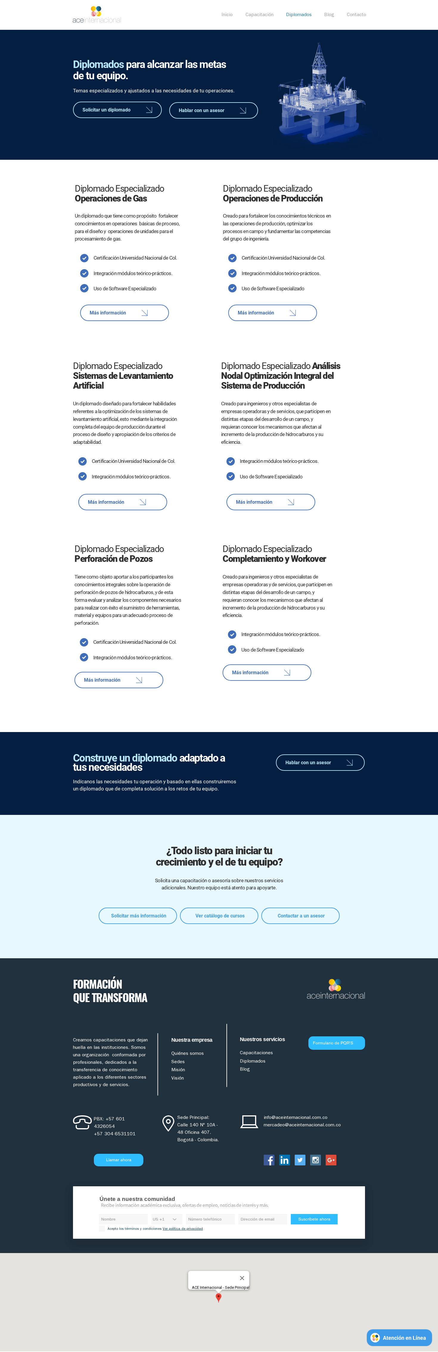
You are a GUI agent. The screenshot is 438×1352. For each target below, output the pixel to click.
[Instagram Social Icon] (315, 1160)
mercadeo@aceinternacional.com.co (302, 1125)
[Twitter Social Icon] (300, 1160)
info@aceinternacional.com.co (295, 1117)
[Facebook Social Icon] (269, 1160)
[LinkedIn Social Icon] (284, 1160)
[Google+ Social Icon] (331, 1160)
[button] (261, 14)
